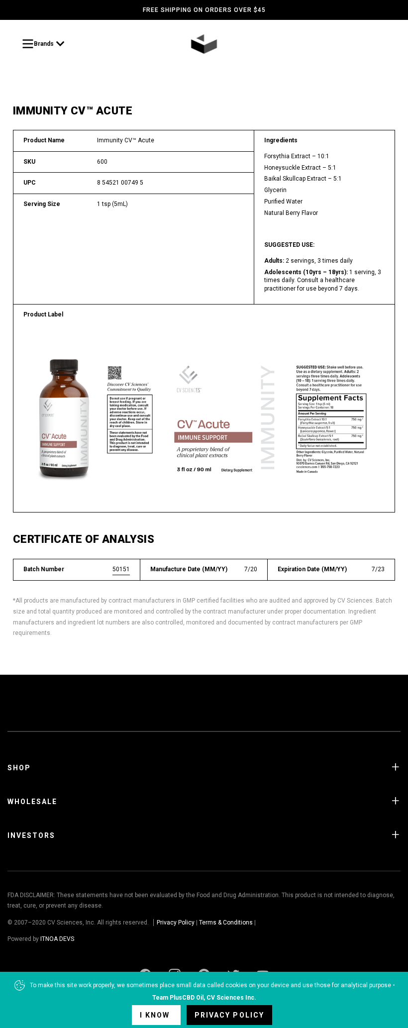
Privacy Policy (176, 922)
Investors (31, 835)
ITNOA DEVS (57, 938)
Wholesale (32, 802)
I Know (156, 1015)
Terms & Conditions (226, 922)
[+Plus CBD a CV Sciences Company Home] (204, 43)
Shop (19, 768)
